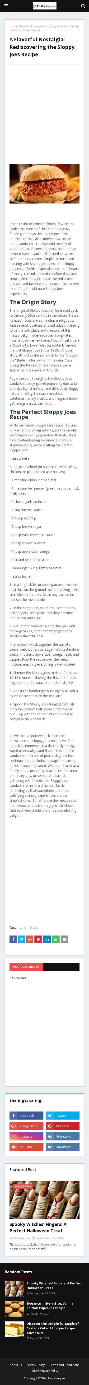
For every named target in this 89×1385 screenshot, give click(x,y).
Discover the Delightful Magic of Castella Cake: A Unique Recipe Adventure (53, 1328)
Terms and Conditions (64, 1365)
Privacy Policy (36, 1365)
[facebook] (26, 1116)
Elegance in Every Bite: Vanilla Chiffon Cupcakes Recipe (50, 1305)
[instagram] (26, 1136)
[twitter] (63, 1116)
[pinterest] (63, 1126)
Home (13, 26)
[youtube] (26, 1147)
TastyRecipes (56, 1378)
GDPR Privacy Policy (45, 1371)
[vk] (63, 1136)
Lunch (23, 928)
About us (16, 1365)
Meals (24, 26)
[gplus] (26, 1126)
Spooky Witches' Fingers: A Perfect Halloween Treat (37, 1227)
